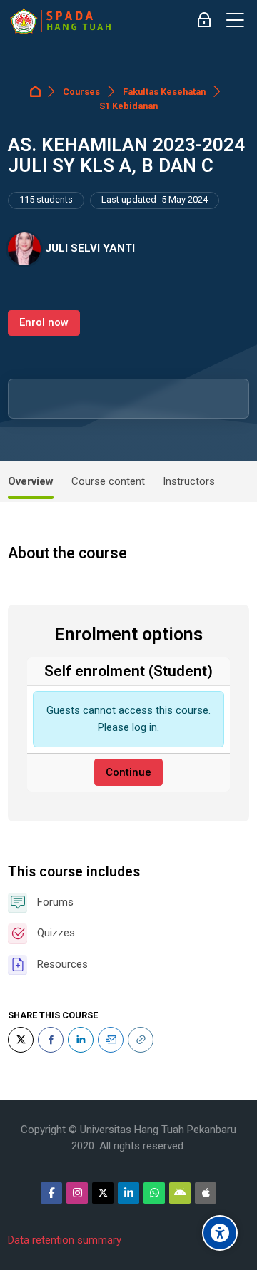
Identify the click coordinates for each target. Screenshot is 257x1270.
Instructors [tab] (189, 481)
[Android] (180, 1193)
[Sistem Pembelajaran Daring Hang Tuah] (60, 21)
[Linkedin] (128, 1193)
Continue (128, 772)
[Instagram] (77, 1193)
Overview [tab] (31, 481)
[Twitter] (21, 1040)
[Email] (111, 1040)
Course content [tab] (108, 481)
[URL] (140, 1040)
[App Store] (205, 1193)
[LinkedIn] (81, 1040)
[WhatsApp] (154, 1193)
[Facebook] (51, 1040)
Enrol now (44, 322)
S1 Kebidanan (128, 106)
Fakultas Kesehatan (164, 91)
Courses (81, 91)
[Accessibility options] (220, 1233)
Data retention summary (64, 1240)
